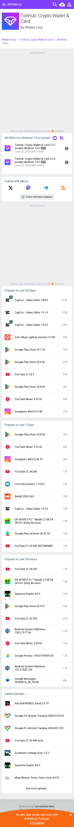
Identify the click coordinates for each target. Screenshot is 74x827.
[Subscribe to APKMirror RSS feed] (63, 189)
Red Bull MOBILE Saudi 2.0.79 (32, 703)
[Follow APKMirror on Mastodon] (28, 189)
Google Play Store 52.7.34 (30, 349)
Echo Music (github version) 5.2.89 (35, 337)
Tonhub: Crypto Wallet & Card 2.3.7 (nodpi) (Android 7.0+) (35, 146)
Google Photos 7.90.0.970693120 (34, 655)
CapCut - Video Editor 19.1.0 (31, 312)
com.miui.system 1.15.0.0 (29, 484)
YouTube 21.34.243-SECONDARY (34, 546)
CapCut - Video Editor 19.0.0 (31, 324)
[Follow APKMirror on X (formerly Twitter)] (10, 189)
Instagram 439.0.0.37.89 (29, 411)
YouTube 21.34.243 (26, 471)
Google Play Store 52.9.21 (30, 606)
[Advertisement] (37, 92)
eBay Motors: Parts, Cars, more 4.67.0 (37, 777)
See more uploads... (37, 788)
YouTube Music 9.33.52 (28, 399)
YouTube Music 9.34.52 (28, 643)
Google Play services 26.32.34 (32, 533)
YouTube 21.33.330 (26, 618)
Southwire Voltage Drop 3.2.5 (32, 753)
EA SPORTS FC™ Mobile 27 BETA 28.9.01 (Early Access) (34, 521)
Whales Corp (34, 27)
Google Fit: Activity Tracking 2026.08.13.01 (39, 728)
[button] (55, 139)
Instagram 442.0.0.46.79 (29, 459)
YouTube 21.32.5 (24, 374)
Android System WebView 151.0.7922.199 (30, 668)
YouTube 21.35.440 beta (29, 740)
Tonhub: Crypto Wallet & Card (36, 39)
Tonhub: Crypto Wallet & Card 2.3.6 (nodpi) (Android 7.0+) (35, 160)
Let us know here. (45, 806)
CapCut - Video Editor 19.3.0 (31, 508)
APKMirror (15, 4)
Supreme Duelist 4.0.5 (27, 593)
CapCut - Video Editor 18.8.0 (31, 300)
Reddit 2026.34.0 (24, 496)
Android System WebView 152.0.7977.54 (30, 631)
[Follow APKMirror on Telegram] (46, 189)
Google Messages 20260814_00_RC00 (27, 680)
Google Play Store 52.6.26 (30, 362)
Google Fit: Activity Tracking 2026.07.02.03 (39, 715)
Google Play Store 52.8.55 (30, 386)
